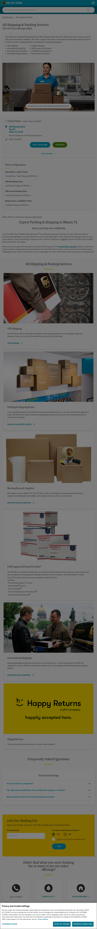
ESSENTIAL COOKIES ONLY (82, 924)
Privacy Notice (43, 919)
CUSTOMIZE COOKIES (9, 924)
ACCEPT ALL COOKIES (61, 924)
